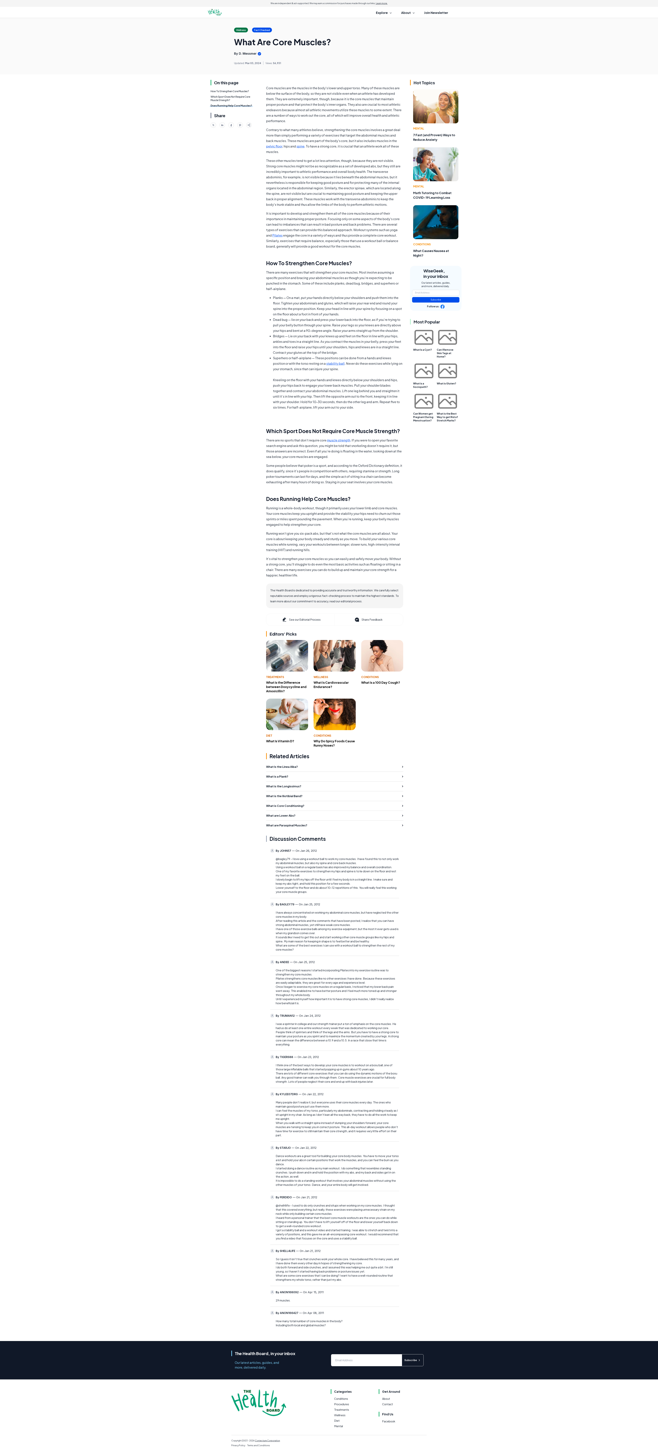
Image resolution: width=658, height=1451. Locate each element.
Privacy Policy (238, 1445)
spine (300, 146)
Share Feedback (371, 619)
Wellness (321, 677)
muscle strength (338, 440)
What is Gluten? (446, 383)
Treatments (275, 677)
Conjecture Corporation (267, 1440)
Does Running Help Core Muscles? (231, 105)
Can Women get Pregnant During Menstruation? (423, 417)
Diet (269, 735)
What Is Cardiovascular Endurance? (331, 684)
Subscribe (436, 299)
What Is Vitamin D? (280, 741)
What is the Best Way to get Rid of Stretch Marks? (447, 417)
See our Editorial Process (305, 619)
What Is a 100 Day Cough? (380, 682)
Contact (387, 1404)
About (386, 1398)
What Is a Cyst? (422, 349)
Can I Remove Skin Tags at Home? (445, 353)
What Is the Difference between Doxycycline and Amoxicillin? (286, 686)
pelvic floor (274, 146)
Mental (418, 128)
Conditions (370, 677)
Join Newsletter (436, 13)
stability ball (335, 363)
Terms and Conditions (258, 1445)
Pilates (277, 235)
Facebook (388, 1421)
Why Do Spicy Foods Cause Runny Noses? (334, 743)
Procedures (341, 1404)
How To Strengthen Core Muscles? (230, 91)
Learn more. (382, 3)
